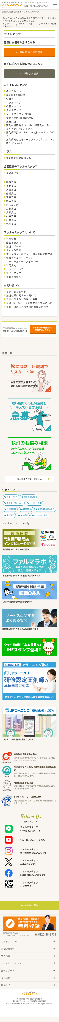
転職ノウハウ (13, 106)
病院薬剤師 (27, 509)
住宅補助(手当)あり (46, 509)
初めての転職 (29, 496)
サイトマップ (13, 272)
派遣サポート (13, 246)
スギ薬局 (24, 515)
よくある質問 (13, 250)
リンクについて (15, 269)
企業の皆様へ (13, 276)
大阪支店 (11, 212)
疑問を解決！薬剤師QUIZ (20, 117)
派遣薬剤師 (11, 509)
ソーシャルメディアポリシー (22, 261)
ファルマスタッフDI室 (18, 113)
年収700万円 (12, 496)
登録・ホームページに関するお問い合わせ (29, 302)
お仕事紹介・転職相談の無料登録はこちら (42, 328)
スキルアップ (13, 110)
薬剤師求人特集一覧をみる (29, 478)
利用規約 (11, 265)
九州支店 (11, 223)
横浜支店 (11, 201)
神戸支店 (11, 216)
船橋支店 (11, 193)
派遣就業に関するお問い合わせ (23, 295)
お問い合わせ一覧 (16, 291)
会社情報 (11, 238)
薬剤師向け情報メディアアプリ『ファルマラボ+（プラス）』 (30, 141)
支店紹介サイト (15, 172)
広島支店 (11, 219)
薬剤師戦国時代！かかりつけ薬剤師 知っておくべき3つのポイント (29, 127)
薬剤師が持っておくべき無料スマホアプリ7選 (30, 134)
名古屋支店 (12, 204)
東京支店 (11, 197)
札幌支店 (11, 182)
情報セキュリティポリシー (21, 257)
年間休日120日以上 (15, 503)
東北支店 (11, 185)
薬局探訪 (11, 121)
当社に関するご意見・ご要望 (21, 299)
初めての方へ (13, 91)
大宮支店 (11, 189)
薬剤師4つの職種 (15, 94)
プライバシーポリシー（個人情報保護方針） (30, 253)
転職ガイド (12, 98)
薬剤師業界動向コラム (18, 157)
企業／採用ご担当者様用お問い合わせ (27, 306)
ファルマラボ (13, 102)
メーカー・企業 (35, 503)
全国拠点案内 (13, 242)
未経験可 (10, 515)
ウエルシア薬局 (41, 515)
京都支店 (11, 208)
